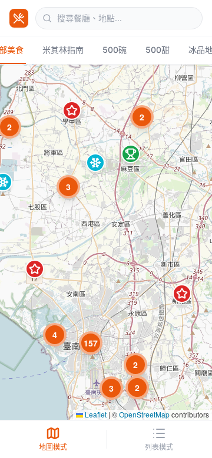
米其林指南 (63, 50)
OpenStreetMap (144, 414)
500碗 (114, 50)
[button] (68, 186)
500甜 (157, 50)
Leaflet (95, 414)
